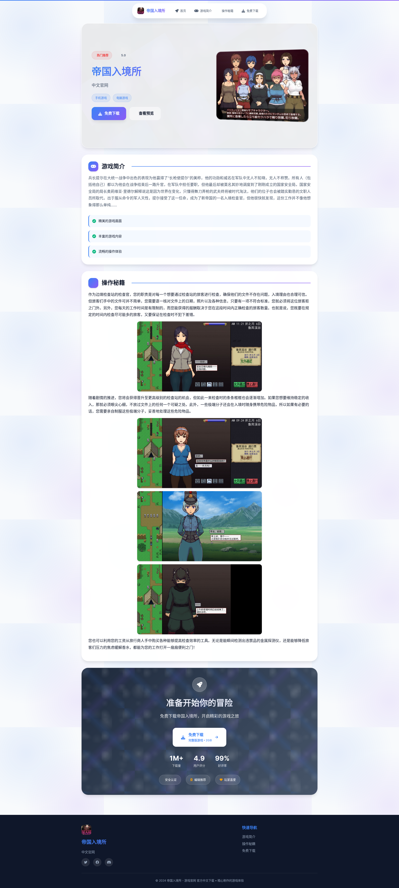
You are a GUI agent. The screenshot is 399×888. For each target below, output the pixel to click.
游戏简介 (248, 837)
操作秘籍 (248, 844)
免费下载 (248, 851)
